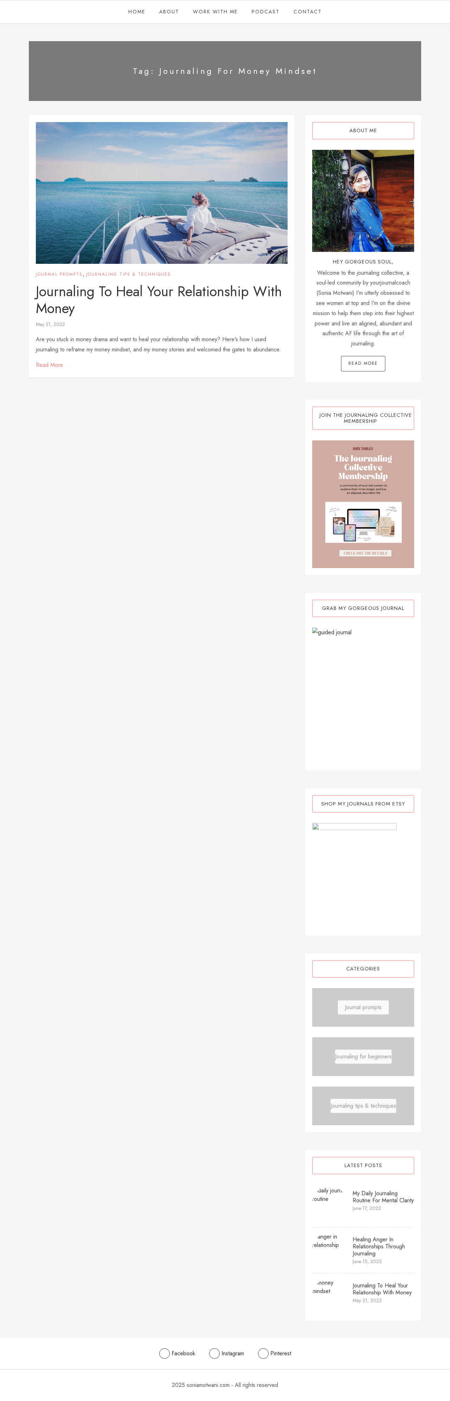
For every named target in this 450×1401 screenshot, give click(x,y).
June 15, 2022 (367, 1261)
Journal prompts (59, 274)
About (169, 11)
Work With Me (215, 11)
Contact (308, 11)
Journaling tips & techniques (128, 274)
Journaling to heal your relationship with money (159, 299)
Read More (49, 365)
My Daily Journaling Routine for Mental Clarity (383, 1196)
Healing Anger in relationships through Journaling (379, 1246)
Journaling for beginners (363, 1056)
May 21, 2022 (50, 324)
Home (136, 11)
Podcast (265, 11)
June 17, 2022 (367, 1208)
